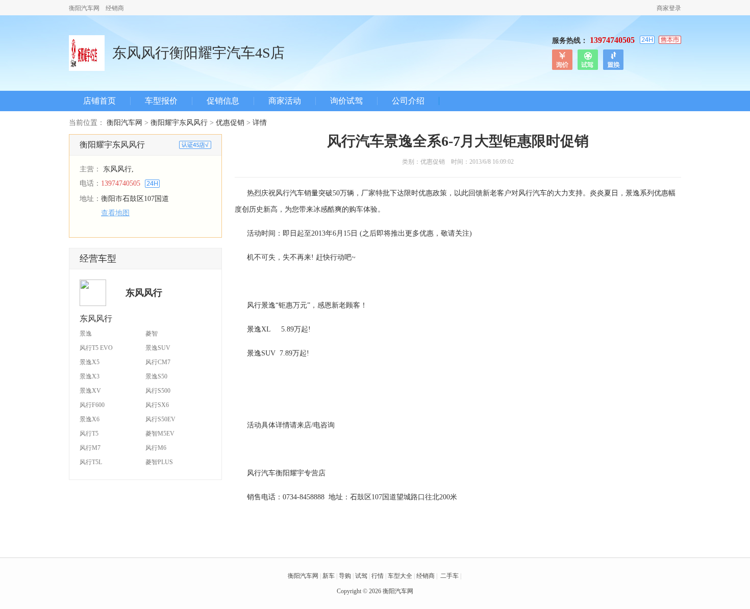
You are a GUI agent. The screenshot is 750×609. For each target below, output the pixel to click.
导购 (345, 575)
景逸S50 (156, 376)
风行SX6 (157, 405)
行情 (377, 575)
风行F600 (92, 405)
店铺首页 (99, 101)
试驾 (361, 575)
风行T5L (91, 462)
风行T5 (89, 433)
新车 (328, 575)
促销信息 (223, 101)
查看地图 (115, 213)
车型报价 (161, 101)
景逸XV (90, 390)
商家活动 (284, 101)
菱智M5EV (159, 433)
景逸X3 (89, 376)
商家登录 (669, 8)
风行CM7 (157, 362)
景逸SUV (157, 347)
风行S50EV (160, 419)
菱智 (151, 333)
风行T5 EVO (96, 347)
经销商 (115, 8)
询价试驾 (346, 101)
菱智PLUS (159, 462)
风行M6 (155, 447)
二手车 (449, 575)
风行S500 (157, 390)
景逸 (86, 333)
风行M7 (90, 447)
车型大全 (400, 575)
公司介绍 (408, 101)
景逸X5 (89, 362)
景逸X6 (89, 419)
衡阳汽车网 (84, 8)
